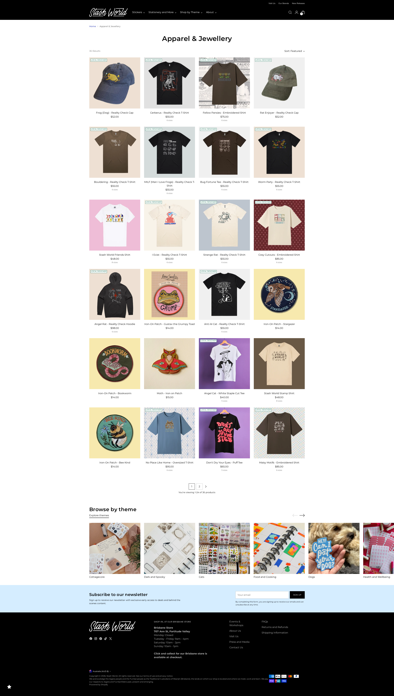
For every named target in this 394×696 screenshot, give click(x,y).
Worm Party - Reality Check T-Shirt (279, 182)
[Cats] (224, 548)
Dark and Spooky (154, 576)
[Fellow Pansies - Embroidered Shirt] (224, 82)
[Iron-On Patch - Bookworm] (114, 363)
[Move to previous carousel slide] (295, 515)
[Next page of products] (206, 486)
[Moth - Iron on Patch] (169, 363)
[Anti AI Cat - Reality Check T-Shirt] (224, 294)
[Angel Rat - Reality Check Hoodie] (114, 294)
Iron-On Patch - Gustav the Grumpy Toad (169, 324)
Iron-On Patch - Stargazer (279, 324)
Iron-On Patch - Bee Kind (114, 462)
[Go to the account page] (296, 12)
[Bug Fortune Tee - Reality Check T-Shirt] (224, 152)
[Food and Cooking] (279, 548)
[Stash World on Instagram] (96, 639)
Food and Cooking (265, 576)
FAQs (265, 621)
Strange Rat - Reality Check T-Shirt (224, 254)
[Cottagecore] (114, 548)
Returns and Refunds (275, 627)
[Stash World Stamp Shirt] (279, 363)
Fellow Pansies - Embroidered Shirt (224, 112)
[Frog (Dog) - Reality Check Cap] (114, 82)
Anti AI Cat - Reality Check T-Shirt (224, 324)
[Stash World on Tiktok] (106, 639)
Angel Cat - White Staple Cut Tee (224, 393)
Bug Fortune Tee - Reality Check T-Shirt (224, 182)
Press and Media (239, 641)
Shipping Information (275, 632)
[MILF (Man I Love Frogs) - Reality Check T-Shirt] (169, 152)
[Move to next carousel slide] (302, 515)
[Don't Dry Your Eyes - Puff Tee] (224, 432)
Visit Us (233, 636)
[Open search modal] (290, 12)
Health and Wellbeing (376, 576)
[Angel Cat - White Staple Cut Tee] (224, 363)
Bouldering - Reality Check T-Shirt (114, 182)
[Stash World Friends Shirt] (114, 225)
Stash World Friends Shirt (114, 254)
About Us (235, 630)
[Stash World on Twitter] (111, 639)
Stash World (112, 676)
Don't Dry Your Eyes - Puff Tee (224, 462)
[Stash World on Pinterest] (101, 639)
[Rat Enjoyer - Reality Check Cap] (279, 82)
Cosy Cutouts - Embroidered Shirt (279, 254)
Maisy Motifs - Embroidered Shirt (279, 462)
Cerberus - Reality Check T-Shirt (169, 112)
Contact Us (236, 647)
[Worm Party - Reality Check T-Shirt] (279, 152)
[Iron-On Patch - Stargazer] (279, 294)
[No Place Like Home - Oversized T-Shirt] (169, 432)
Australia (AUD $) (101, 671)
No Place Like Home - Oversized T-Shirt (169, 462)
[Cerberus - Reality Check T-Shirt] (169, 82)
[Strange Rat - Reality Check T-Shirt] (224, 225)
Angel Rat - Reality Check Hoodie (114, 324)
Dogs (311, 576)
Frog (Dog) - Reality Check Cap (114, 112)
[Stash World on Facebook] (91, 639)
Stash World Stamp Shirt (279, 393)
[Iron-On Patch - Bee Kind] (114, 432)
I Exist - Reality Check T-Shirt (169, 254)
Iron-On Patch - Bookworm (114, 393)
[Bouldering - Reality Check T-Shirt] (114, 152)
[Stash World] (108, 12)
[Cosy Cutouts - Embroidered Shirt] (279, 225)
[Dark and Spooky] (169, 548)
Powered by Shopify (98, 684)
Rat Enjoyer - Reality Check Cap (279, 112)
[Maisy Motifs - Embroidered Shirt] (279, 432)
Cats (201, 576)
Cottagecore (97, 576)
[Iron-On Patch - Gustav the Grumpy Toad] (169, 294)
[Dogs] (334, 548)
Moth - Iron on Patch (169, 393)
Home (92, 26)
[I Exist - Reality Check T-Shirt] (169, 225)
